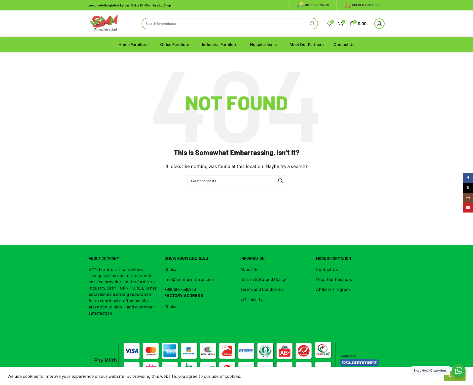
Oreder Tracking (366, 5)
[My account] (379, 24)
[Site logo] (104, 23)
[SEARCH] (312, 23)
